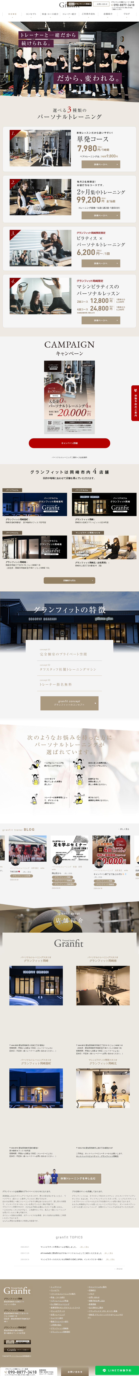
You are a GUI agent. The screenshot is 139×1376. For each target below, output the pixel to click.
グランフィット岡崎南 (21, 884)
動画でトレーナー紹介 (59, 1321)
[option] (28, 862)
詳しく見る (124, 829)
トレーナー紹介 (57, 1318)
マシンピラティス (58, 1311)
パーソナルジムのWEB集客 (20, 1356)
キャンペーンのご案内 (98, 1287)
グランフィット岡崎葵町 (60, 1332)
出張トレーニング (58, 1315)
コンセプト (55, 1290)
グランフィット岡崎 (21, 881)
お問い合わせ (94, 1297)
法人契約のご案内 (96, 1308)
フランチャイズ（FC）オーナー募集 (103, 1311)
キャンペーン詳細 (69, 443)
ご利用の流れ (56, 1325)
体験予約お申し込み (97, 1301)
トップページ (56, 1287)
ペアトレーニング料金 (59, 1301)
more (120, 1269)
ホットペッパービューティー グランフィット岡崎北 (97, 1156)
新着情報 (92, 1304)
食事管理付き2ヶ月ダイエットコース (65, 1308)
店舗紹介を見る (69, 580)
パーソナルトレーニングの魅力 (63, 1294)
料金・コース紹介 (58, 1297)
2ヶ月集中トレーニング (60, 1304)
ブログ (91, 1294)
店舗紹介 (92, 1290)
